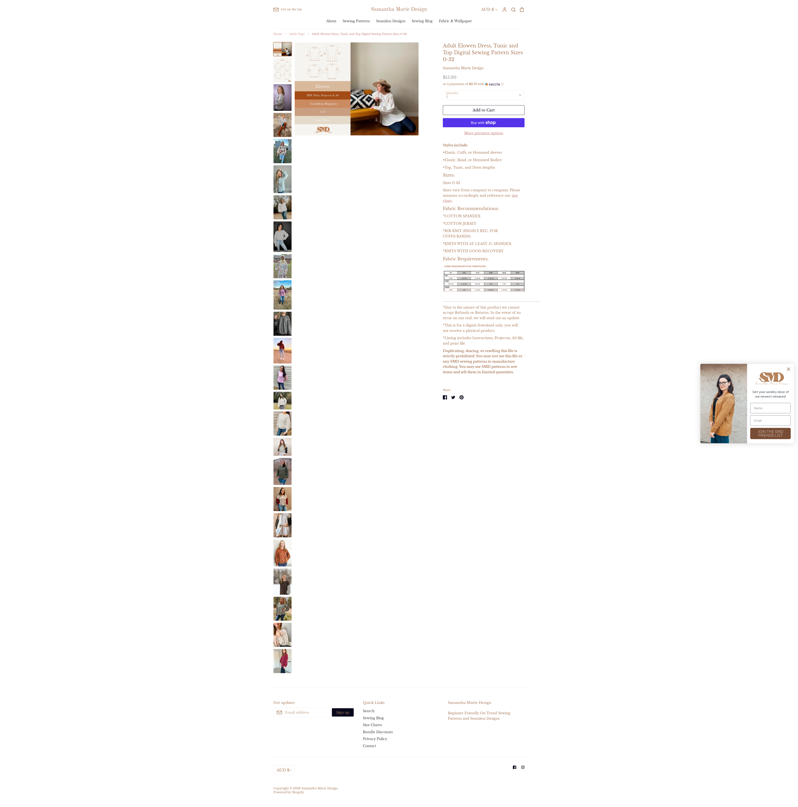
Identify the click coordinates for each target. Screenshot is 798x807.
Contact (369, 746)
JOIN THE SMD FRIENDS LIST (770, 433)
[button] (484, 84)
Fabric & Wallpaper (455, 21)
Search (368, 711)
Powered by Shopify (288, 792)
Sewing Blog (422, 21)
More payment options (483, 133)
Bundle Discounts (378, 732)
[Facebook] (514, 767)
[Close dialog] (788, 369)
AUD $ (487, 9)
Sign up (342, 712)
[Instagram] (523, 767)
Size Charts (372, 725)
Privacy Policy (375, 739)
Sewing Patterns (356, 21)
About (331, 21)
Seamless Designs (390, 21)
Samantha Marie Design (399, 9)
